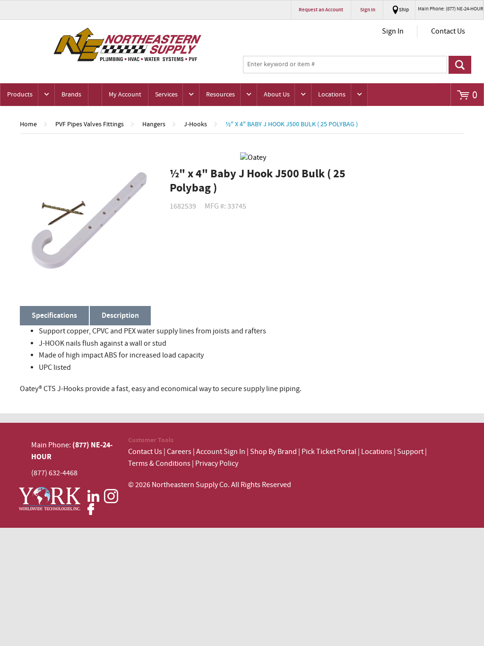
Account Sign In (221, 452)
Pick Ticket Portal (329, 452)
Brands (71, 94)
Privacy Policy (216, 464)
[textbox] (345, 65)
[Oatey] (258, 158)
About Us (277, 94)
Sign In (393, 31)
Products (20, 94)
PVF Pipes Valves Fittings (89, 124)
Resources (220, 94)
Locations (332, 94)
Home (28, 124)
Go (460, 65)
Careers (179, 452)
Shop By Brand (273, 452)
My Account (125, 94)
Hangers (153, 124)
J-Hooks (195, 124)
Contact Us (448, 31)
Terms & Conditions (159, 464)
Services (166, 94)
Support (410, 452)
